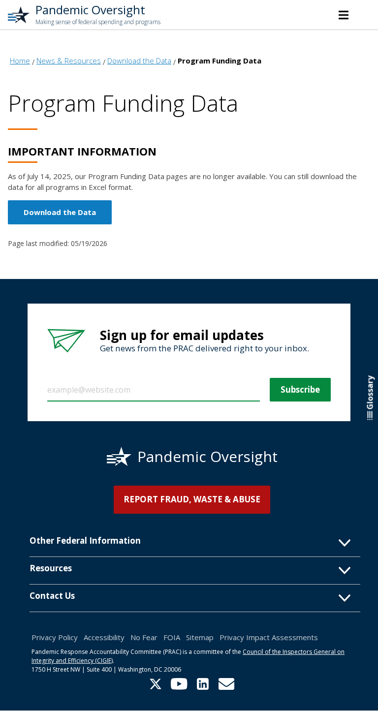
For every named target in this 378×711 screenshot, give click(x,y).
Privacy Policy (55, 637)
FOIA (171, 637)
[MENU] (343, 15)
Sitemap (200, 637)
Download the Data (60, 212)
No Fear (144, 637)
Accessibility (104, 637)
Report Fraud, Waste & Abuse (192, 499)
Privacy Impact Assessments (269, 637)
